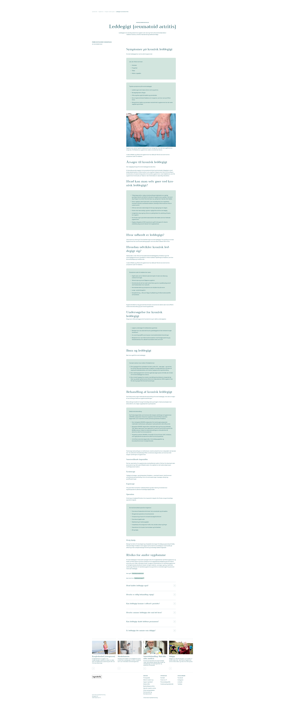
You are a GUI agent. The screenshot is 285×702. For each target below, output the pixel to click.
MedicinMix (146, 684)
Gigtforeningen (138, 578)
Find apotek (146, 678)
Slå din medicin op (148, 680)
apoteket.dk (94, 11)
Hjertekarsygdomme (137, 573)
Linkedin (180, 682)
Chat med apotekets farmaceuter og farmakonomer (149, 692)
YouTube (180, 684)
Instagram (180, 680)
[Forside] (97, 677)
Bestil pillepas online (149, 686)
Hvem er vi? (163, 680)
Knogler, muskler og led (109, 11)
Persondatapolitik (165, 682)
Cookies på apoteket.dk (166, 684)
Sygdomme (101, 11)
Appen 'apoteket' (148, 682)
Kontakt (162, 678)
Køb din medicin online (149, 688)
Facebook (180, 678)
